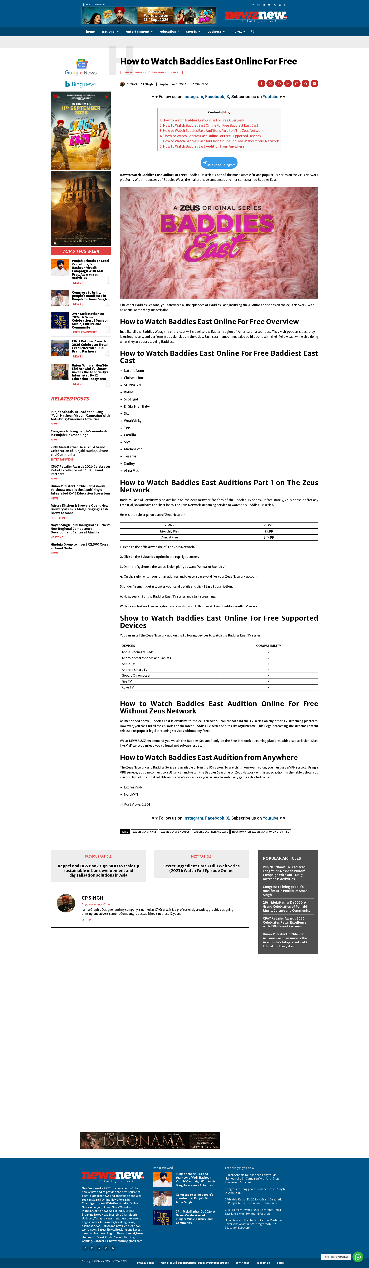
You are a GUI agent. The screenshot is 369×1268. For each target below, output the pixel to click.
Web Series (158, 72)
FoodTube (58, 518)
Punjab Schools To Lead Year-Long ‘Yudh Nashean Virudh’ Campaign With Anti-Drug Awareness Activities (90, 269)
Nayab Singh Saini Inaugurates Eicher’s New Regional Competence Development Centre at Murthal (81, 528)
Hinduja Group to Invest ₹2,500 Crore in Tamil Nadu (79, 546)
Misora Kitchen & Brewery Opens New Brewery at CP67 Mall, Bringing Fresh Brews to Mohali (79, 509)
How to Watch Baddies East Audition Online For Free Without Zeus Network (219, 141)
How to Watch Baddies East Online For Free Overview (202, 120)
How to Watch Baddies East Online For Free (260, 831)
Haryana (57, 537)
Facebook (214, 96)
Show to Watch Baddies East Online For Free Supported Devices (210, 136)
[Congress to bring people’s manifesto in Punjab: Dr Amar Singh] (60, 298)
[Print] (305, 83)
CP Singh (146, 84)
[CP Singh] (123, 84)
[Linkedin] (264, 4)
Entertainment (85, 332)
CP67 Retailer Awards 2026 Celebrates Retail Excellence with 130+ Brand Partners (90, 346)
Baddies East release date (211, 831)
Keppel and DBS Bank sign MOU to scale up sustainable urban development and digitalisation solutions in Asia (98, 871)
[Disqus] (150, 983)
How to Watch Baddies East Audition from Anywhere (202, 146)
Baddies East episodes (175, 831)
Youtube (270, 96)
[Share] (274, 4)
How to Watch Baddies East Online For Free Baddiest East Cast (209, 125)
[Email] (297, 83)
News (77, 283)
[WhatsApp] (285, 4)
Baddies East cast (144, 831)
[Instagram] (258, 4)
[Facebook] (253, 4)
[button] (252, 31)
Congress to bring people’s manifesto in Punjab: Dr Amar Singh (89, 296)
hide (226, 112)
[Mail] (269, 4)
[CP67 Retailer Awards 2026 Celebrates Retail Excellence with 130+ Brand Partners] (60, 348)
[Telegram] (314, 83)
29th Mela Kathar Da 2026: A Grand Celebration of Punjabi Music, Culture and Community (90, 320)
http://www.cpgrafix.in (96, 904)
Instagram (193, 96)
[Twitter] (280, 4)
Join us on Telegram (221, 165)
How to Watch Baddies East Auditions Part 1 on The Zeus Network (211, 131)
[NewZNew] (256, 17)
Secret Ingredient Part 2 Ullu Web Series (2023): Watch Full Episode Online (201, 868)
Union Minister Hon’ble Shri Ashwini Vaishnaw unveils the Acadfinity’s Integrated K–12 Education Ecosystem (90, 372)
